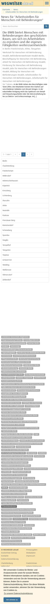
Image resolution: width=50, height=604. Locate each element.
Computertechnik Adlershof (13, 425)
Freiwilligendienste (31, 340)
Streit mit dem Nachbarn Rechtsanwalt (17, 400)
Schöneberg (7, 230)
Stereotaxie (6, 356)
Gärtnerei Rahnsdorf (38, 519)
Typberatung (23, 500)
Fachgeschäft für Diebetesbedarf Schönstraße (20, 428)
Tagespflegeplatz (8, 353)
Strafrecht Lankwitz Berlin (12, 418)
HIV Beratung (29, 478)
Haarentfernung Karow (11, 516)
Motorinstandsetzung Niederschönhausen (18, 509)
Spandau (6, 235)
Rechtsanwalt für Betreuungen (14, 475)
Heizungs (5, 538)
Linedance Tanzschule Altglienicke (15, 337)
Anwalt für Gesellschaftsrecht (32, 440)
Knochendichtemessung (11, 541)
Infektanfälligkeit (32, 406)
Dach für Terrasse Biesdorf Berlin (15, 450)
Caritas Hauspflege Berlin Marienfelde (17, 503)
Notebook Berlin (26, 368)
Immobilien (6, 519)
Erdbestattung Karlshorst (11, 365)
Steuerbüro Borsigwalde (11, 478)
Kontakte (4, 556)
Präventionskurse (9, 506)
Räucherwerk (7, 481)
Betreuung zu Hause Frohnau (13, 522)
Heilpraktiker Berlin (31, 365)
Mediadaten (31, 553)
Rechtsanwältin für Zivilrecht (23, 538)
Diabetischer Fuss (20, 519)
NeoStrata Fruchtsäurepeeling (13, 343)
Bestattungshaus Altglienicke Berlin (16, 362)
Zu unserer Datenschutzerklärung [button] (18, 593)
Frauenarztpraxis (23, 447)
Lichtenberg (7, 196)
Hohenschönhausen (10, 181)
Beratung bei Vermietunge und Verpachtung (19, 421)
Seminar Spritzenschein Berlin (13, 412)
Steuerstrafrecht (8, 390)
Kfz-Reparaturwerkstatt (34, 374)
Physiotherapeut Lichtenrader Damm (16, 437)
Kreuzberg (7, 191)
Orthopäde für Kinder (10, 531)
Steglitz (5, 240)
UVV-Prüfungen (8, 447)
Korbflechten (40, 378)
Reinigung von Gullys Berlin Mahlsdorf (17, 434)
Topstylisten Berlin (9, 431)
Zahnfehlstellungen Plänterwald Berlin (17, 349)
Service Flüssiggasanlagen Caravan (15, 409)
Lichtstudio (6, 472)
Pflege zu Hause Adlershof (12, 497)
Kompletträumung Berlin (11, 381)
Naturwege (15, 346)
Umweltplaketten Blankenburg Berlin (16, 528)
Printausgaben (31, 550)
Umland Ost (7, 260)
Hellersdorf (7, 176)
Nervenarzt (31, 453)
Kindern (5, 346)
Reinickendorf (8, 225)
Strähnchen (39, 456)
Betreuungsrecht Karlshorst (28, 390)
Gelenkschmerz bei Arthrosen (13, 371)
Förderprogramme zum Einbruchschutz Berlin (19, 415)
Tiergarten (6, 250)
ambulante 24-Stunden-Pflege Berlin (16, 491)
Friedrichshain (8, 171)
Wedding (6, 265)
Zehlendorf (7, 280)
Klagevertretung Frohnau (12, 340)
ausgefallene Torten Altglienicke (14, 393)
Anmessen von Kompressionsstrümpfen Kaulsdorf (22, 443)
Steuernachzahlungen (18, 487)
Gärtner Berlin (33, 343)
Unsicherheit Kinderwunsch (24, 356)
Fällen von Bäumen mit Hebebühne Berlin (18, 387)
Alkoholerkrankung (9, 368)
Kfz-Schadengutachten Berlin (13, 453)
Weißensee (7, 270)
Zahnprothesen (8, 378)
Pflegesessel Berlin (9, 359)
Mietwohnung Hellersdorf (12, 469)
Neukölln (6, 210)
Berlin (5, 161)
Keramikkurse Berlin (33, 497)
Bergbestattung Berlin (31, 516)
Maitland (42, 453)
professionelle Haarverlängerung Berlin (17, 456)
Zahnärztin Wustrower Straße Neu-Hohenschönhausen (23, 484)
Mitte (5, 205)
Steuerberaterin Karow (11, 403)
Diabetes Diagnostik (24, 378)
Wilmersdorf (7, 275)
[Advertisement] (25, 125)
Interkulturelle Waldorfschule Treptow (16, 535)
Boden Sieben (39, 535)
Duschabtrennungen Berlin (12, 374)
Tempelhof (7, 245)
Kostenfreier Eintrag (9, 553)
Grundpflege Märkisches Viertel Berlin (17, 459)
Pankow (6, 215)
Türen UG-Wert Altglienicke (12, 406)
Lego (36, 434)
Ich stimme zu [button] (12, 600)
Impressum (30, 556)
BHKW (4, 487)
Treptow (6, 255)
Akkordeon (29, 525)
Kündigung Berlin (8, 500)
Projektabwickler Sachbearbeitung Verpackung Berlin (22, 384)
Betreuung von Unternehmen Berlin (16, 544)
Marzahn (6, 200)
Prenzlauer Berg (9, 220)
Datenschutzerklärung (9, 559)
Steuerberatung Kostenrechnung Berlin (17, 513)
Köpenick (6, 186)
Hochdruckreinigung (10, 440)
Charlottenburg (8, 166)
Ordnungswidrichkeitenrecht (36, 469)
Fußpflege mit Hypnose (32, 403)
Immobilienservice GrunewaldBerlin (16, 465)
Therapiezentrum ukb (21, 472)
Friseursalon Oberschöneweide (14, 494)
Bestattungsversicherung (29, 359)
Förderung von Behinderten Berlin (31, 353)
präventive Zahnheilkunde (12, 525)
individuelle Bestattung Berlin (26, 481)
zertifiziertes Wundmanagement (14, 462)
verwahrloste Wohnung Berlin (13, 396)
